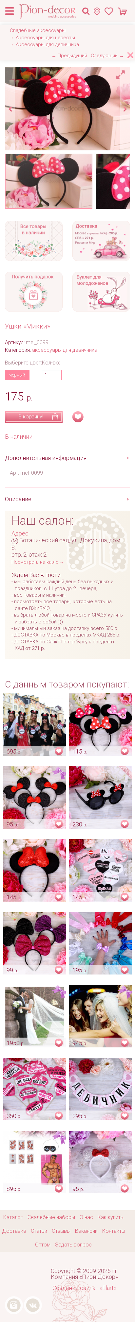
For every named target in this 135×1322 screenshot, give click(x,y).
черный (17, 375)
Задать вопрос (73, 1245)
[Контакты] (99, 11)
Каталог (13, 1217)
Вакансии (86, 1231)
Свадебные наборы (51, 1217)
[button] (121, 73)
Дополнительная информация (46, 457)
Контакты (113, 1231)
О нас (86, 1217)
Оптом (42, 1245)
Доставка (14, 1231)
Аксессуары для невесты (45, 38)
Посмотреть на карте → (37, 562)
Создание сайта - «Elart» (84, 1287)
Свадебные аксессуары (38, 30)
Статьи (39, 1231)
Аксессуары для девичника (47, 44)
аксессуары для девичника (64, 350)
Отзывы (61, 1231)
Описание (18, 499)
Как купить (111, 1217)
